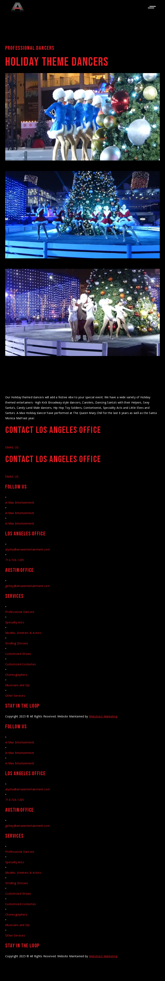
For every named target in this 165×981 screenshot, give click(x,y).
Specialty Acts (14, 622)
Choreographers (16, 675)
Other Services (15, 695)
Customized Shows (18, 654)
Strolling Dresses (16, 643)
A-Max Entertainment (19, 502)
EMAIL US (12, 447)
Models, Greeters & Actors (23, 633)
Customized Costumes (20, 664)
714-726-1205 (14, 560)
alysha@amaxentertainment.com (27, 549)
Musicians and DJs (17, 685)
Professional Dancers (19, 612)
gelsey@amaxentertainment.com (27, 586)
